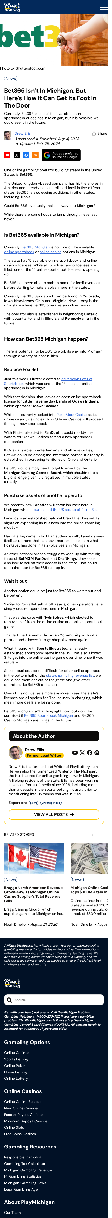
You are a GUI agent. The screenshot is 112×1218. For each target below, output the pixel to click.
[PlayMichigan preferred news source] (61, 155)
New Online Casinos (21, 1108)
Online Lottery (16, 1078)
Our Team (12, 1212)
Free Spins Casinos (20, 1134)
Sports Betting (16, 1059)
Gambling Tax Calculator (24, 1164)
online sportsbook (19, 251)
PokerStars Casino (72, 414)
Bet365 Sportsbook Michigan (48, 715)
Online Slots (14, 1127)
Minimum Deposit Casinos (26, 1121)
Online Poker (14, 1066)
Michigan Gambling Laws (25, 1183)
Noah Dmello (15, 924)
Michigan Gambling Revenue (28, 1170)
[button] (104, 7)
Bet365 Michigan (35, 247)
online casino (50, 251)
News (10, 78)
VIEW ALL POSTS (51, 814)
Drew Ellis (23, 133)
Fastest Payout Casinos (23, 1115)
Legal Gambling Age (21, 1189)
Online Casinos (16, 1053)
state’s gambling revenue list (70, 675)
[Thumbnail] (34, 858)
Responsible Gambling (23, 1157)
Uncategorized (51, 803)
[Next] (101, 835)
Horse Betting (15, 1072)
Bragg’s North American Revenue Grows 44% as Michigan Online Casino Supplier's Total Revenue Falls (33, 894)
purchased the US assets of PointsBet (65, 509)
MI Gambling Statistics (23, 1176)
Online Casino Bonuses (23, 1102)
